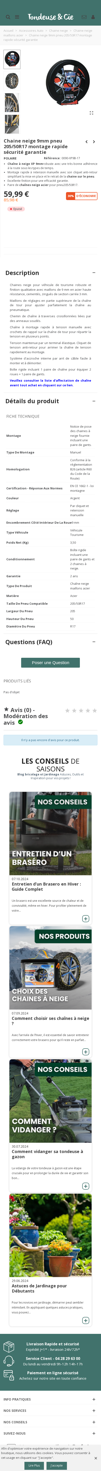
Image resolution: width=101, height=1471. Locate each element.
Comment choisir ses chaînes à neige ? (50, 1020)
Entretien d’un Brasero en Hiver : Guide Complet (46, 886)
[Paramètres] (93, 16)
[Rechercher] (8, 16)
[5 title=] (94, 710)
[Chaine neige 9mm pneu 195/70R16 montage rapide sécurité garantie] (86, 141)
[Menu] (16, 16)
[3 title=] (81, 710)
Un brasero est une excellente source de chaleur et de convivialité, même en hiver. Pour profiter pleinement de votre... (49, 906)
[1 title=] (67, 710)
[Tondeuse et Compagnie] (50, 16)
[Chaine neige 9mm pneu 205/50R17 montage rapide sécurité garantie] (91, 112)
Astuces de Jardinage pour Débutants (39, 1288)
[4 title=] (88, 710)
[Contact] (84, 16)
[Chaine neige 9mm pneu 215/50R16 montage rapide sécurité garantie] (93, 141)
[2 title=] (74, 710)
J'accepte (57, 1465)
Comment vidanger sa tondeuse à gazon (47, 1154)
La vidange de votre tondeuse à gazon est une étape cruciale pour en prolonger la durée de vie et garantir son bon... (50, 1173)
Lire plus (34, 1465)
